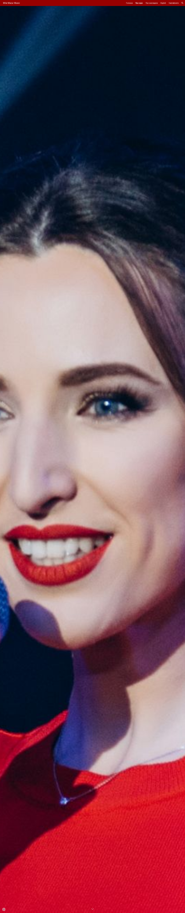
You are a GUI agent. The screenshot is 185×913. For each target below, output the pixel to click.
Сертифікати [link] (174, 3)
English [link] (163, 3)
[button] (182, 3)
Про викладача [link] (152, 3)
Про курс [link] (139, 3)
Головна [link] (129, 3)
